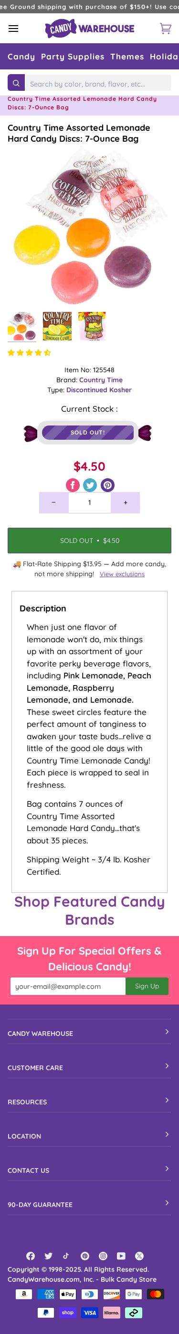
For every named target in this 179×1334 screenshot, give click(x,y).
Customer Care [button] (35, 1067)
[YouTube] (121, 1256)
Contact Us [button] (28, 1170)
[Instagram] (103, 1256)
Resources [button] (27, 1102)
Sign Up (147, 986)
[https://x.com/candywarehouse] (139, 1256)
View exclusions (122, 574)
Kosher (120, 390)
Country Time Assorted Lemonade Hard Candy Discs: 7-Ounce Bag (79, 133)
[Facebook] (30, 1256)
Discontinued (87, 390)
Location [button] (24, 1136)
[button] (21, 56)
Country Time (101, 380)
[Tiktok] (67, 1256)
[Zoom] (25, 289)
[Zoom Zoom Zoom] (89, 225)
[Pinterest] (85, 1256)
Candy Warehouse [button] (40, 1033)
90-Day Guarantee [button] (40, 1204)
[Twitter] (48, 1256)
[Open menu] (22, 28)
